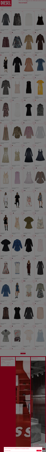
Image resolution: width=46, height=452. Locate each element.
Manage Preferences (17, 448)
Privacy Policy (23, 448)
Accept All (39, 450)
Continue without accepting (7, 450)
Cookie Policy (27, 448)
